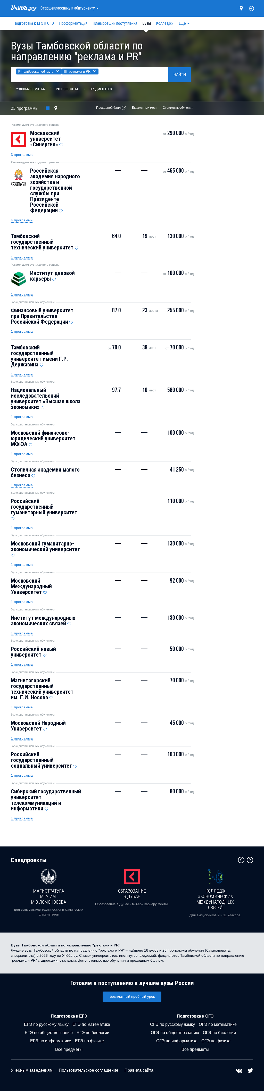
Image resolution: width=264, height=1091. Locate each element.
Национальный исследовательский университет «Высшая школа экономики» (45, 398)
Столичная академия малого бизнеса (45, 472)
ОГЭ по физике (215, 1041)
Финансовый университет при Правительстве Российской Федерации (42, 316)
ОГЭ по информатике (176, 1041)
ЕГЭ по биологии (93, 1032)
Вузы (146, 23)
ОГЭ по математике (218, 1024)
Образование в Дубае (132, 893)
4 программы (22, 220)
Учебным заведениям (32, 1070)
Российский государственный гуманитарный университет (44, 507)
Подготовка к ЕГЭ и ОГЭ (33, 23)
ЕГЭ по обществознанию (49, 1032)
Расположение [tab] (67, 89)
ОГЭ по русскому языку (172, 1024)
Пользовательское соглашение (88, 1070)
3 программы (22, 155)
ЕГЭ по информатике (50, 1041)
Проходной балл (108, 108)
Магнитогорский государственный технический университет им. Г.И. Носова (42, 689)
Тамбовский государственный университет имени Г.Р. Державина (39, 356)
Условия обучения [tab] (31, 89)
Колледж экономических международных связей (215, 899)
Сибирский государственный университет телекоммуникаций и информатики (46, 800)
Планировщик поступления (115, 23)
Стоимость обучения (178, 108)
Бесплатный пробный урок (132, 996)
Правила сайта (139, 1070)
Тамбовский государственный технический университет (42, 242)
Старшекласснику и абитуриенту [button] (68, 8)
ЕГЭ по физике (89, 1041)
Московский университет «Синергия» (45, 139)
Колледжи (165, 23)
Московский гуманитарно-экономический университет (45, 546)
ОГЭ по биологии (219, 1032)
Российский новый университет (33, 652)
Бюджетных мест (144, 108)
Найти (180, 74)
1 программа (22, 257)
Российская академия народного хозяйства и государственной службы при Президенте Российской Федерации (55, 190)
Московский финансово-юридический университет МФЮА (43, 438)
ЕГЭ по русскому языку (46, 1024)
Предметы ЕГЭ (101, 89)
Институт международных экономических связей (43, 621)
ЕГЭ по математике (91, 1024)
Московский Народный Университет (38, 726)
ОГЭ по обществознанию (175, 1032)
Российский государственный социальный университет (41, 760)
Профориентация (73, 23)
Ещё (183, 23)
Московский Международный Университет (31, 586)
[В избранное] (61, 144)
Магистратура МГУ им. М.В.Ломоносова (48, 896)
